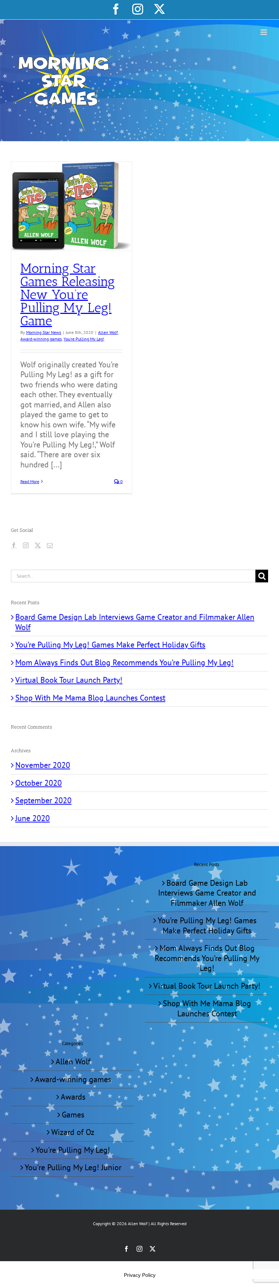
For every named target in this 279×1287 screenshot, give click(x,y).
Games (73, 1115)
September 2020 (43, 800)
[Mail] (50, 545)
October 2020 (38, 783)
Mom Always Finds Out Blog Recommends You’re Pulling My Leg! (124, 662)
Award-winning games (41, 339)
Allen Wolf (108, 332)
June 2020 (32, 818)
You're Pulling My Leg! (84, 339)
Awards (73, 1097)
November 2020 (42, 765)
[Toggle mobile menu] (264, 32)
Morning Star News (43, 332)
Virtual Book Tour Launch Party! (68, 680)
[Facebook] (14, 545)
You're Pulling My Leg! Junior (73, 1167)
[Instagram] (26, 545)
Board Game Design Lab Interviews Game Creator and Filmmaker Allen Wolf (134, 622)
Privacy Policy (139, 1275)
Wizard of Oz (72, 1132)
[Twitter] (38, 545)
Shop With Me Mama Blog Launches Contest (90, 698)
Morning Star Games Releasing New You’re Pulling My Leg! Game (67, 294)
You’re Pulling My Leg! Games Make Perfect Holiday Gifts (110, 644)
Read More (29, 481)
